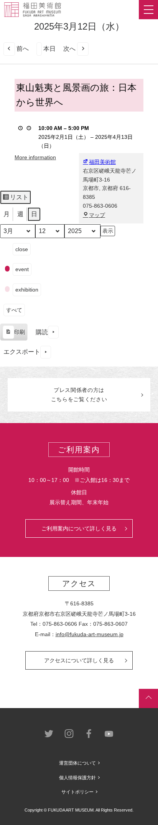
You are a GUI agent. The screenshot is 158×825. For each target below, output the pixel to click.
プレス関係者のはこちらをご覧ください (79, 394)
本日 (49, 48)
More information (35, 157)
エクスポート (21, 351)
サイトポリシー (77, 792)
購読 (42, 332)
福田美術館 (102, 162)
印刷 (13, 335)
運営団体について (77, 763)
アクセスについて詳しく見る (79, 660)
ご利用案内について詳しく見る (79, 528)
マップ (97, 215)
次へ (69, 48)
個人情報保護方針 (77, 777)
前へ (22, 48)
